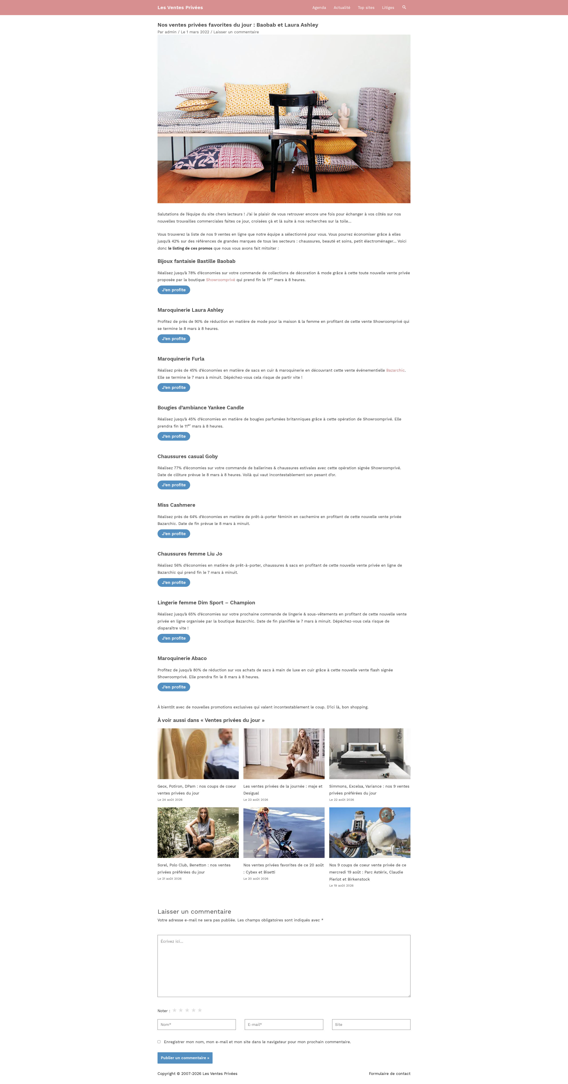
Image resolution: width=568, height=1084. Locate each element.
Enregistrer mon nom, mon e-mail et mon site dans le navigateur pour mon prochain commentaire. (257, 1042)
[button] (404, 7)
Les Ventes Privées (180, 7)
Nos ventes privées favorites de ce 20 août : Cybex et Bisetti (283, 868)
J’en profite (174, 289)
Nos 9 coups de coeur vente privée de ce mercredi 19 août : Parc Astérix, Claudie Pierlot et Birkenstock (367, 872)
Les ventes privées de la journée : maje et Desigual (282, 790)
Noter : (164, 1011)
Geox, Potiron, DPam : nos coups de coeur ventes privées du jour (197, 790)
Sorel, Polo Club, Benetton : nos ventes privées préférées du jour (194, 868)
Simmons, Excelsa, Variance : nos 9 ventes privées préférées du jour (369, 790)
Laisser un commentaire (236, 32)
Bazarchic (395, 370)
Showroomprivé (220, 280)
